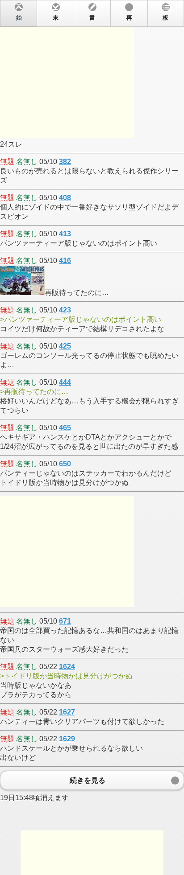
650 (65, 464)
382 (65, 161)
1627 (67, 712)
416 (65, 260)
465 (65, 427)
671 (65, 621)
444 (65, 382)
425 (65, 346)
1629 (67, 739)
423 (65, 310)
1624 (67, 666)
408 (65, 197)
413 (65, 234)
